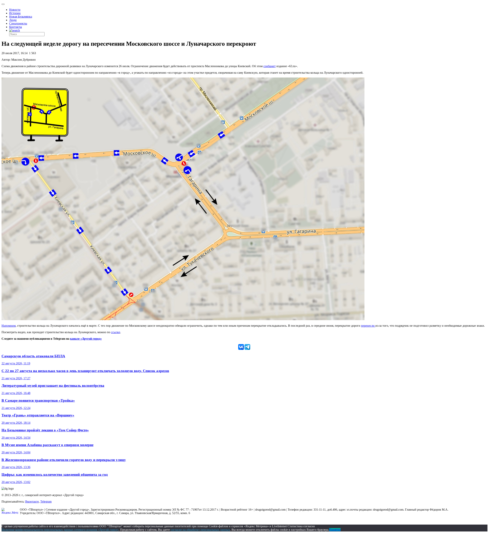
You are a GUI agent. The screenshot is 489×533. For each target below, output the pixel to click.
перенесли (368, 325)
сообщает (269, 66)
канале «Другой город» (86, 338)
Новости (14, 9)
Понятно (335, 529)
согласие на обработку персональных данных (200, 529)
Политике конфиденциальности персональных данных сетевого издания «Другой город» (60, 529)
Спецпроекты (18, 23)
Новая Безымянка (20, 16)
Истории (15, 13)
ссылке (115, 332)
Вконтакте (32, 501)
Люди (13, 20)
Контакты (15, 27)
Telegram (46, 501)
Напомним (9, 325)
